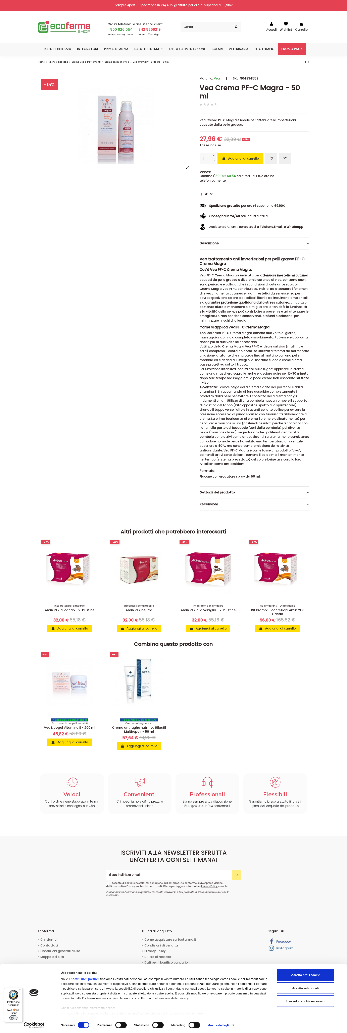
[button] (57, 49)
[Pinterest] (211, 194)
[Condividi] (201, 194)
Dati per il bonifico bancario (166, 962)
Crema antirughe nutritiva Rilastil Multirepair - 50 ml (139, 729)
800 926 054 (121, 29)
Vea (217, 78)
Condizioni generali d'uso (60, 951)
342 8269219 (150, 29)
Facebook (283, 941)
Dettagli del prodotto (217, 492)
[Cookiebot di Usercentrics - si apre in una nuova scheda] (34, 1025)
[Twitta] (206, 194)
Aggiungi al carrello (243, 158)
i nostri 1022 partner (84, 979)
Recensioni (209, 504)
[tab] (254, 243)
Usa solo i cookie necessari (305, 1001)
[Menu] (20, 990)
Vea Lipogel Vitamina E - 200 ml (69, 727)
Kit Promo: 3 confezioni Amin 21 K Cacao (277, 612)
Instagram (284, 948)
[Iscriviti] (236, 875)
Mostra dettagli (218, 1025)
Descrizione (209, 243)
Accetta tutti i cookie (305, 975)
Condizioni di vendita (161, 945)
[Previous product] (306, 62)
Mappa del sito (52, 957)
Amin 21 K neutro (139, 610)
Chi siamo (48, 939)
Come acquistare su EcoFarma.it (170, 939)
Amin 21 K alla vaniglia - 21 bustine (208, 610)
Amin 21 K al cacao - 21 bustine (69, 610)
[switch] (121, 1025)
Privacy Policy (209, 886)
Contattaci (49, 945)
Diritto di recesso (157, 957)
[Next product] (308, 62)
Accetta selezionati (305, 988)
